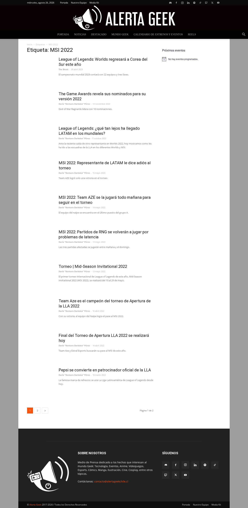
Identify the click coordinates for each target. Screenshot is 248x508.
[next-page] (45, 411)
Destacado (98, 34)
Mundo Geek (120, 34)
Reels (192, 34)
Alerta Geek (35, 504)
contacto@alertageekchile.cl (111, 481)
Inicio (29, 44)
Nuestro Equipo (79, 2)
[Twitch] (206, 2)
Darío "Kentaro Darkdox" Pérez (74, 103)
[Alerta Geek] (124, 17)
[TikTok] (200, 2)
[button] (243, 35)
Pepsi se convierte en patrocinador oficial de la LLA (105, 370)
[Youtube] (218, 2)
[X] (212, 2)
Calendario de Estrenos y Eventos (158, 34)
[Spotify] (194, 2)
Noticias (80, 34)
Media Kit (94, 2)
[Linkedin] (188, 2)
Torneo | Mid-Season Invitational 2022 (93, 266)
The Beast (63, 69)
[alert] (191, 59)
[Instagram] (182, 2)
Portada (64, 2)
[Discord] (170, 2)
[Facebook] (176, 2)
